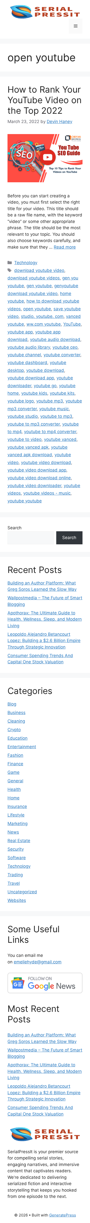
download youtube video (39, 270)
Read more (65, 247)
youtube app (20, 331)
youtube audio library (29, 347)
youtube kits (62, 393)
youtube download (45, 370)
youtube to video (25, 439)
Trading (15, 874)
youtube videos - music (46, 493)
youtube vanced (60, 439)
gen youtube (39, 285)
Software (17, 857)
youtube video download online (39, 477)
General (15, 780)
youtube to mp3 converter (34, 424)
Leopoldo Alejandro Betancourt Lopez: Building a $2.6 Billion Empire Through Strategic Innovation (44, 641)
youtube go (45, 385)
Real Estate (19, 840)
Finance (15, 763)
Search (15, 527)
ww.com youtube (43, 324)
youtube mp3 (49, 400)
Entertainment (22, 746)
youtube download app (31, 377)
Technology (25, 262)
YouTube (72, 324)
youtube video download (46, 462)
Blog (12, 704)
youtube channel (24, 354)
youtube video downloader (34, 485)
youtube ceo (65, 347)
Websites (17, 900)
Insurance (17, 806)
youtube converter (62, 354)
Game (14, 772)
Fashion (15, 755)
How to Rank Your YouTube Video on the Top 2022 (45, 100)
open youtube (37, 308)
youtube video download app (37, 470)
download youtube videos (34, 277)
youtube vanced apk (28, 447)
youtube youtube (25, 500)
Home (14, 797)
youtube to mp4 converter (50, 431)
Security (16, 849)
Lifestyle (16, 815)
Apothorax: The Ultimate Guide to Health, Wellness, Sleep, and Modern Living (45, 619)
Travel (14, 883)
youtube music (54, 408)
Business (17, 712)
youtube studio (23, 416)
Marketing (18, 823)
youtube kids (34, 393)
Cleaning (16, 721)
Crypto (14, 729)
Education (18, 738)
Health (14, 789)
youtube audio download (55, 339)
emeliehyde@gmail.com (38, 961)
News (13, 832)
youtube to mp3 (56, 416)
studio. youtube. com (42, 316)
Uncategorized (22, 891)
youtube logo (21, 400)
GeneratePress (62, 1215)
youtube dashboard (27, 362)
